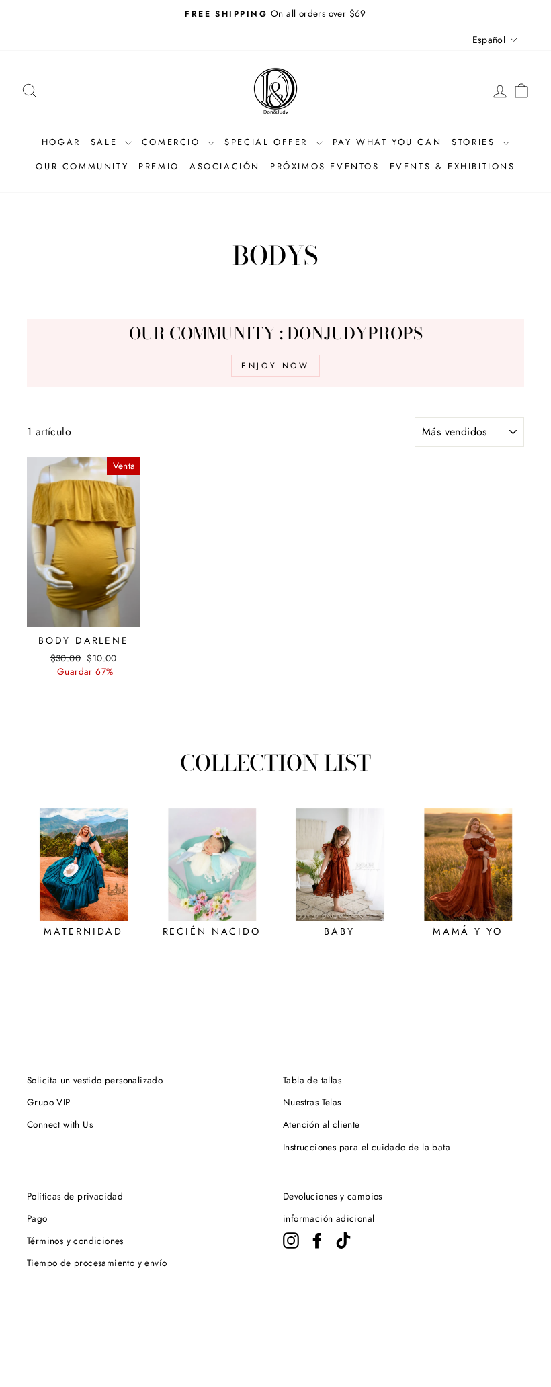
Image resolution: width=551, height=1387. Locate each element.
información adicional (328, 1218)
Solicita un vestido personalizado (95, 1080)
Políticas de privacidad (75, 1196)
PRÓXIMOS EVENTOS (325, 166)
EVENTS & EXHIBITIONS (452, 166)
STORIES (475, 142)
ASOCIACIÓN (224, 166)
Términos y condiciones (75, 1240)
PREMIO (158, 166)
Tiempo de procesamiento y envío (97, 1262)
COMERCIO (173, 142)
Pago (37, 1218)
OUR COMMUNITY (82, 166)
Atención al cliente (321, 1124)
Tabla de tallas (312, 1080)
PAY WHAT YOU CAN (387, 142)
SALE (106, 142)
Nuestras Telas (312, 1102)
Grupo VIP (49, 1102)
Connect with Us (60, 1124)
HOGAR (61, 142)
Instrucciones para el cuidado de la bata (366, 1147)
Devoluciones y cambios (332, 1196)
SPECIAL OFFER (268, 142)
